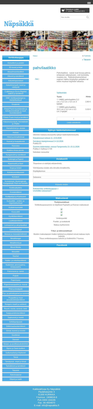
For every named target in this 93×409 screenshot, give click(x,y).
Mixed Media (15, 247)
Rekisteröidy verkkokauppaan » (45, 189)
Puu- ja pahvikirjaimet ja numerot (15, 293)
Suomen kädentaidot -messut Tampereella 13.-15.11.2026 (56, 147)
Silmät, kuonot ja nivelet (15, 331)
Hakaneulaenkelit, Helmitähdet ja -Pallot (15, 123)
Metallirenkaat (15, 243)
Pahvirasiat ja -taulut (15, 271)
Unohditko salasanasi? (42, 191)
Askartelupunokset (15, 81)
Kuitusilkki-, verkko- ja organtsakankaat (15, 202)
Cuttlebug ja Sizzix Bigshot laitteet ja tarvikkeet (15, 93)
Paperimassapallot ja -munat (15, 285)
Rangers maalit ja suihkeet (15, 304)
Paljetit (15, 276)
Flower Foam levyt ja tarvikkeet (15, 117)
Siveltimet (16, 335)
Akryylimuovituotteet (15, 72)
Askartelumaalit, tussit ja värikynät (15, 86)
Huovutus (16, 146)
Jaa (37, 79)
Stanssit (15, 339)
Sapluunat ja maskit (16, 317)
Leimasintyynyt (16, 230)
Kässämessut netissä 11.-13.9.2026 (47, 138)
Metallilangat (15, 238)
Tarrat (15, 357)
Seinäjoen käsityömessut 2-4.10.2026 (48, 141)
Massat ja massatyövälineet (16, 234)
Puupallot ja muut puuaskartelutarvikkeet (16, 299)
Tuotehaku (87, 56)
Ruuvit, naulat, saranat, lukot (15, 309)
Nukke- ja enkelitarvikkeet (15, 260)
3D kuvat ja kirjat (15, 67)
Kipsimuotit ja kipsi (15, 164)
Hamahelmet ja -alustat (15, 128)
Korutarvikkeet (15, 192)
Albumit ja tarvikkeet (15, 76)
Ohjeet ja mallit (16, 379)
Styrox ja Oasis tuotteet (15, 348)
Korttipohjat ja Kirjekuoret (15, 197)
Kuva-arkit (16, 212)
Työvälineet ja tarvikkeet (15, 366)
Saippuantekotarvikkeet (15, 313)
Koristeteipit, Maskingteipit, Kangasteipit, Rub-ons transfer (15, 182)
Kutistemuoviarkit (16, 207)
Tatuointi (15, 370)
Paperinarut (15, 280)
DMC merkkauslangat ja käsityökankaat (15, 99)
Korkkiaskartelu (15, 188)
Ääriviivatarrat (15, 375)
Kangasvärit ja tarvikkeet (16, 155)
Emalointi (15, 104)
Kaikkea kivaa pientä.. (15, 150)
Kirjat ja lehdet (15, 168)
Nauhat (16, 256)
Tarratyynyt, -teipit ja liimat (15, 362)
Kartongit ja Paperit (15, 159)
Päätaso (35, 56)
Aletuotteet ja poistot (15, 63)
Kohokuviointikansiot (15, 172)
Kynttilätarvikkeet (15, 216)
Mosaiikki (15, 252)
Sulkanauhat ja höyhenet (16, 353)
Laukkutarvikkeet (15, 221)
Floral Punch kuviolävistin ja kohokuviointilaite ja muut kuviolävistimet (15, 111)
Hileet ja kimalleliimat (15, 137)
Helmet (15, 133)
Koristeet (15, 177)
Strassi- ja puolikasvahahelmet (15, 344)
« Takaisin (86, 60)
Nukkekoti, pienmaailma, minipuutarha (16, 266)
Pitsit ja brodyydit (15, 289)
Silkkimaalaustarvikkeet (15, 326)
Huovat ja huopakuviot (16, 141)
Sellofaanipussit (15, 322)
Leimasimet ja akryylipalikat (16, 225)
